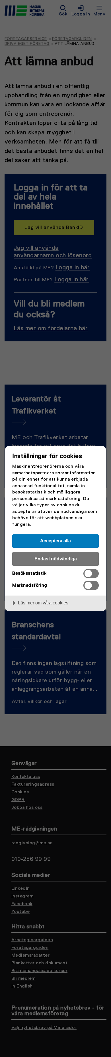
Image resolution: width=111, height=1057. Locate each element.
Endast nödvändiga (55, 558)
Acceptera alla (55, 540)
